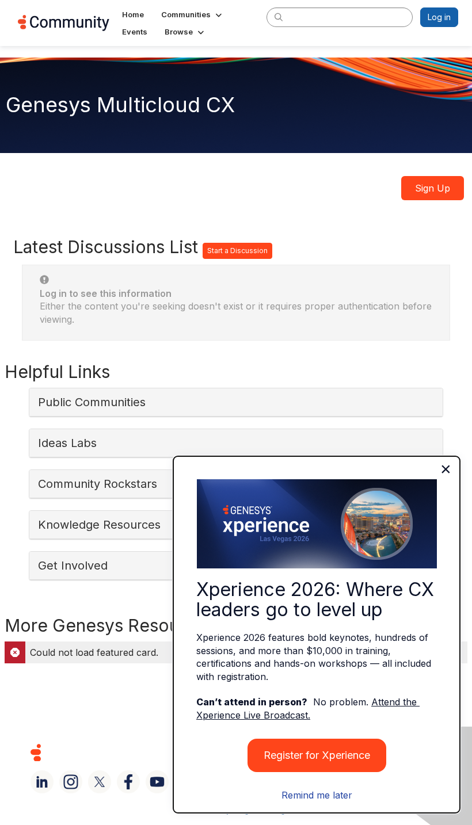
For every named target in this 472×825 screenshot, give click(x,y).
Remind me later (316, 795)
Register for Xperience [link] (317, 755)
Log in (439, 17)
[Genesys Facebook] (128, 781)
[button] (193, 14)
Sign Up (432, 188)
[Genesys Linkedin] (42, 781)
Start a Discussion (237, 250)
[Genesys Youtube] (157, 781)
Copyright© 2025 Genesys (114, 752)
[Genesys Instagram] (70, 781)
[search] (279, 16)
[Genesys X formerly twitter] (99, 781)
